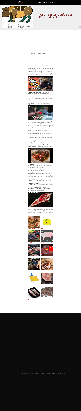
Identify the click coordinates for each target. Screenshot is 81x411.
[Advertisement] (40, 44)
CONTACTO (51, 2)
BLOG (48, 2)
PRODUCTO (39, 2)
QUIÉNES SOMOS (45, 2)
